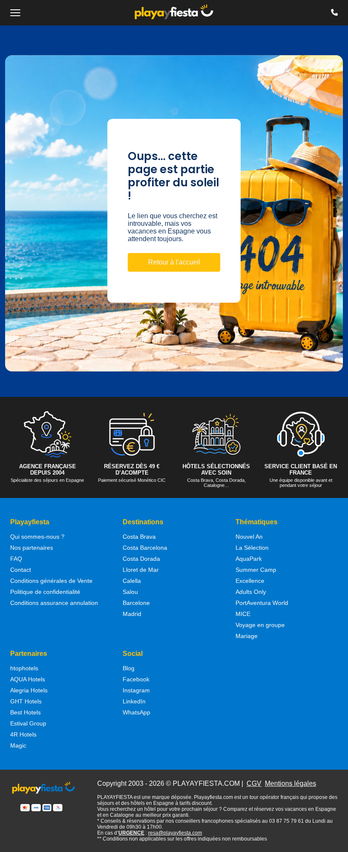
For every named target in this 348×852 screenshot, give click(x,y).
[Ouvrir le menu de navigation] (15, 12)
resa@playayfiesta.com (175, 833)
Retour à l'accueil (174, 262)
